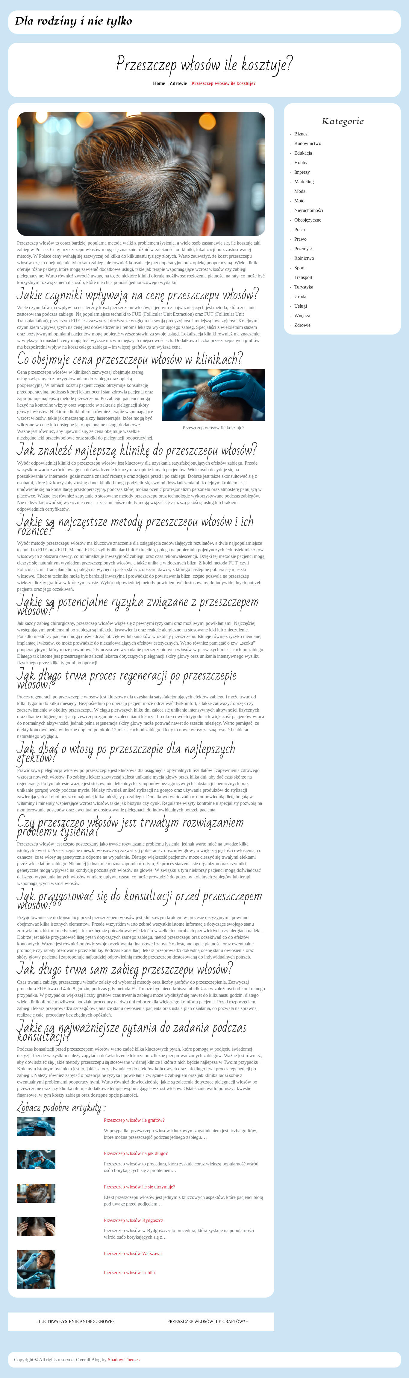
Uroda (300, 296)
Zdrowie (302, 325)
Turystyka (303, 286)
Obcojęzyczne (307, 219)
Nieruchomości (308, 210)
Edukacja (303, 152)
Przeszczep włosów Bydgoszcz (133, 1220)
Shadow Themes (124, 1359)
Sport (299, 267)
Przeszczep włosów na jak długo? (136, 1153)
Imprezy (302, 172)
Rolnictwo (304, 258)
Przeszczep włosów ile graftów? (134, 1120)
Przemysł (303, 248)
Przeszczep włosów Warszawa (133, 1253)
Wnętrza (302, 315)
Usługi (300, 306)
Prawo (300, 239)
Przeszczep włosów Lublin (129, 1272)
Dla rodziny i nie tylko (73, 21)
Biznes (300, 133)
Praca (299, 229)
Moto (299, 200)
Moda (299, 191)
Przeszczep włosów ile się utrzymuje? (139, 1186)
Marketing (304, 181)
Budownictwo (307, 143)
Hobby (300, 162)
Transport (303, 277)
